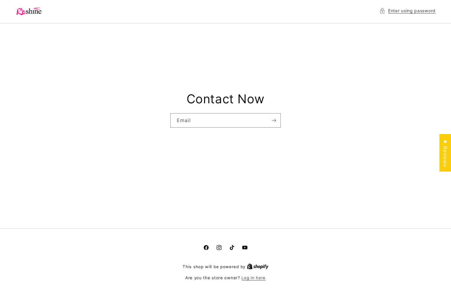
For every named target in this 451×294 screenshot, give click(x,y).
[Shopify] (257, 266)
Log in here (253, 277)
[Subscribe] (273, 120)
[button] (408, 10)
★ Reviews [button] (445, 153)
